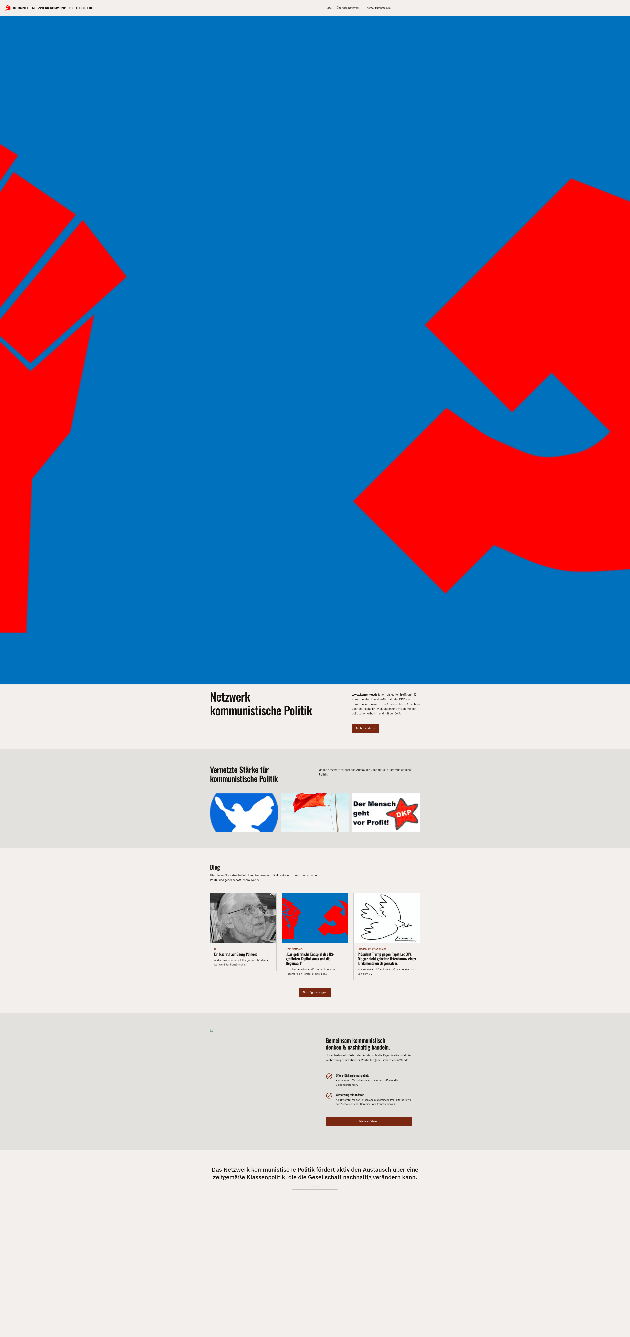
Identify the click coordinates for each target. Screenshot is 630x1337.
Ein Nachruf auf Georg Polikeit (235, 954)
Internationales (377, 948)
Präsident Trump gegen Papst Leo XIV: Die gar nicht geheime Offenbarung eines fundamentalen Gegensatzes (387, 958)
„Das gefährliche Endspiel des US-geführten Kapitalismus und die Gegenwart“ (310, 958)
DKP (216, 948)
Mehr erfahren (365, 728)
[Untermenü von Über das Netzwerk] (361, 8)
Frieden (362, 948)
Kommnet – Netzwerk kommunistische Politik (52, 8)
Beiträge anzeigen (315, 992)
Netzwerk (297, 948)
